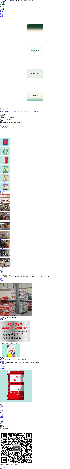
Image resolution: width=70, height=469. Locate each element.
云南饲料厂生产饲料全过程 (4, 316)
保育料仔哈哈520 (2, 164)
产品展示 (1, 125)
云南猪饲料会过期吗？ (3, 361)
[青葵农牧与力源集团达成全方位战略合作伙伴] (15, 341)
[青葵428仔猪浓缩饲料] (5, 190)
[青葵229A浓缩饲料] (5, 172)
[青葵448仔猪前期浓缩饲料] (5, 181)
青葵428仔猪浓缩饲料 (6, 111)
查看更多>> (1, 278)
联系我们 (1, 16)
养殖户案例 (1, 230)
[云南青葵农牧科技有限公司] (3, 5)
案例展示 (1, 14)
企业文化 (1, 414)
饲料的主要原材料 (2, 358)
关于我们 (1, 406)
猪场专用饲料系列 (2, 421)
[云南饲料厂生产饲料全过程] (4, 318)
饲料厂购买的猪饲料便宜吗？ (4, 342)
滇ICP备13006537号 (5, 467)
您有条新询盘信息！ (4, 1)
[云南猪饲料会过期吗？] (3, 363)
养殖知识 (4, 280)
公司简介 (1, 272)
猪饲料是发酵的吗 (2, 368)
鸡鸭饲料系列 (2, 137)
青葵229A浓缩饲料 (2, 173)
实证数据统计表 (2, 202)
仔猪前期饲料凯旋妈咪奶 (3, 155)
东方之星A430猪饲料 (28, 111)
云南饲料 (13, 0)
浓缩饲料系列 (2, 130)
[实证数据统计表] (5, 201)
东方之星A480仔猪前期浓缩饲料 (36, 111)
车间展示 (1, 415)
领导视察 (1, 416)
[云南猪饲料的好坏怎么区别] (4, 366)
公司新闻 (1, 280)
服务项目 (1, 407)
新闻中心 (1, 13)
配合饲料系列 (2, 132)
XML (0, 411)
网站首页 (1, 11)
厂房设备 (1, 15)
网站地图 (1, 410)
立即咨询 (1, 271)
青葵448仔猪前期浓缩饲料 (13, 111)
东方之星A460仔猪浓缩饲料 (21, 111)
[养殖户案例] (5, 220)
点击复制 (10, 464)
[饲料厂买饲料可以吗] (16, 315)
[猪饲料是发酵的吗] (16, 401)
